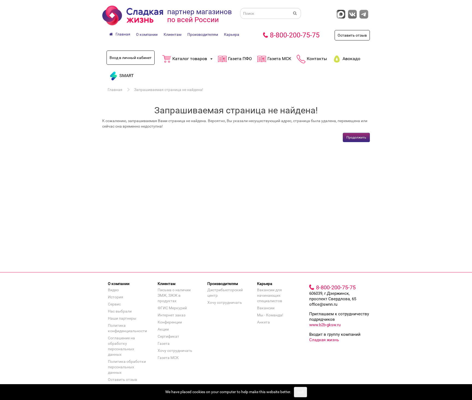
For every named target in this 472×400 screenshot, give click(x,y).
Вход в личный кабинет (131, 57)
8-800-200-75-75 (295, 35)
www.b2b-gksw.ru (325, 324)
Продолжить (356, 137)
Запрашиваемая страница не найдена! (168, 89)
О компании (147, 34)
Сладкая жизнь (324, 339)
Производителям (202, 34)
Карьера (231, 34)
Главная (115, 89)
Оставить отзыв (352, 35)
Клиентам (172, 34)
